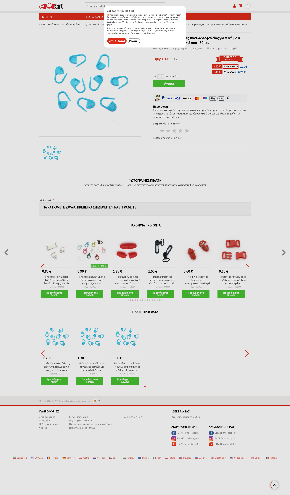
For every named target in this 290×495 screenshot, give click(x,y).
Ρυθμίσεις (134, 41)
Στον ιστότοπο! (117, 40)
